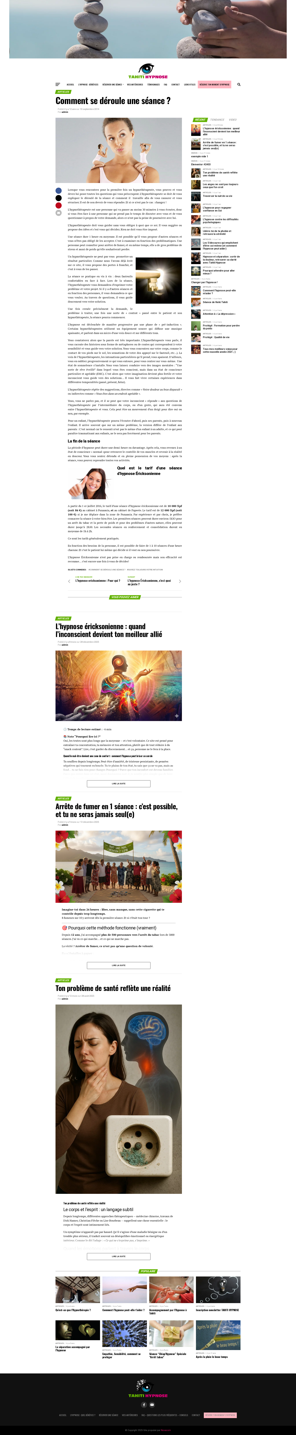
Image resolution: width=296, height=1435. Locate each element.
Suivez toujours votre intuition (145, 570)
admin (65, 112)
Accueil (70, 84)
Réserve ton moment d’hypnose (214, 84)
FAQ (165, 84)
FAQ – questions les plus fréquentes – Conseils (165, 1415)
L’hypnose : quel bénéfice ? (82, 1415)
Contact (175, 84)
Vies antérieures (135, 84)
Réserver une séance (112, 84)
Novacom (166, 1430)
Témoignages (153, 84)
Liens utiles (189, 84)
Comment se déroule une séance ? (107, 570)
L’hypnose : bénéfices (88, 84)
